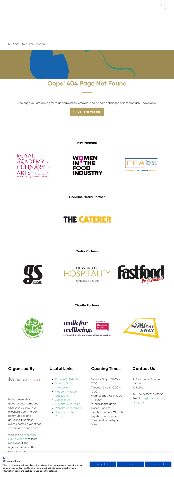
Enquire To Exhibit (66, 379)
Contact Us (62, 399)
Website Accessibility (68, 407)
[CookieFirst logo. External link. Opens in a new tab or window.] (4, 457)
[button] (163, 7)
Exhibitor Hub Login (67, 403)
